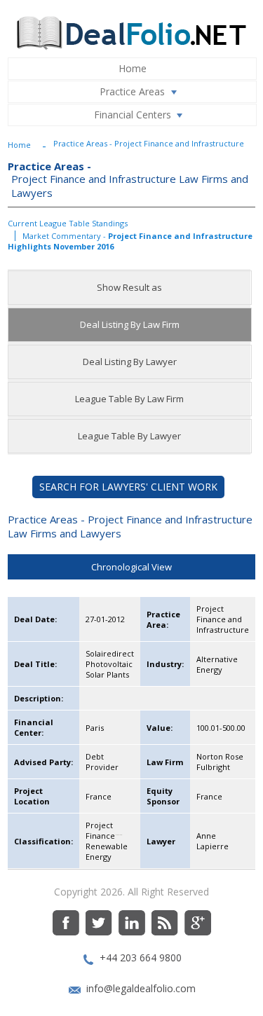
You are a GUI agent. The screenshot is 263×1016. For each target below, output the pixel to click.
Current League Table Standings (68, 223)
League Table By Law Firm (129, 398)
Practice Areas (132, 91)
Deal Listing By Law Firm (130, 324)
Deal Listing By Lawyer (130, 361)
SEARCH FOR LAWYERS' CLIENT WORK (128, 486)
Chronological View (131, 567)
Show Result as (129, 287)
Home (133, 68)
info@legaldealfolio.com (141, 988)
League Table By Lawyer (129, 436)
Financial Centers (132, 114)
